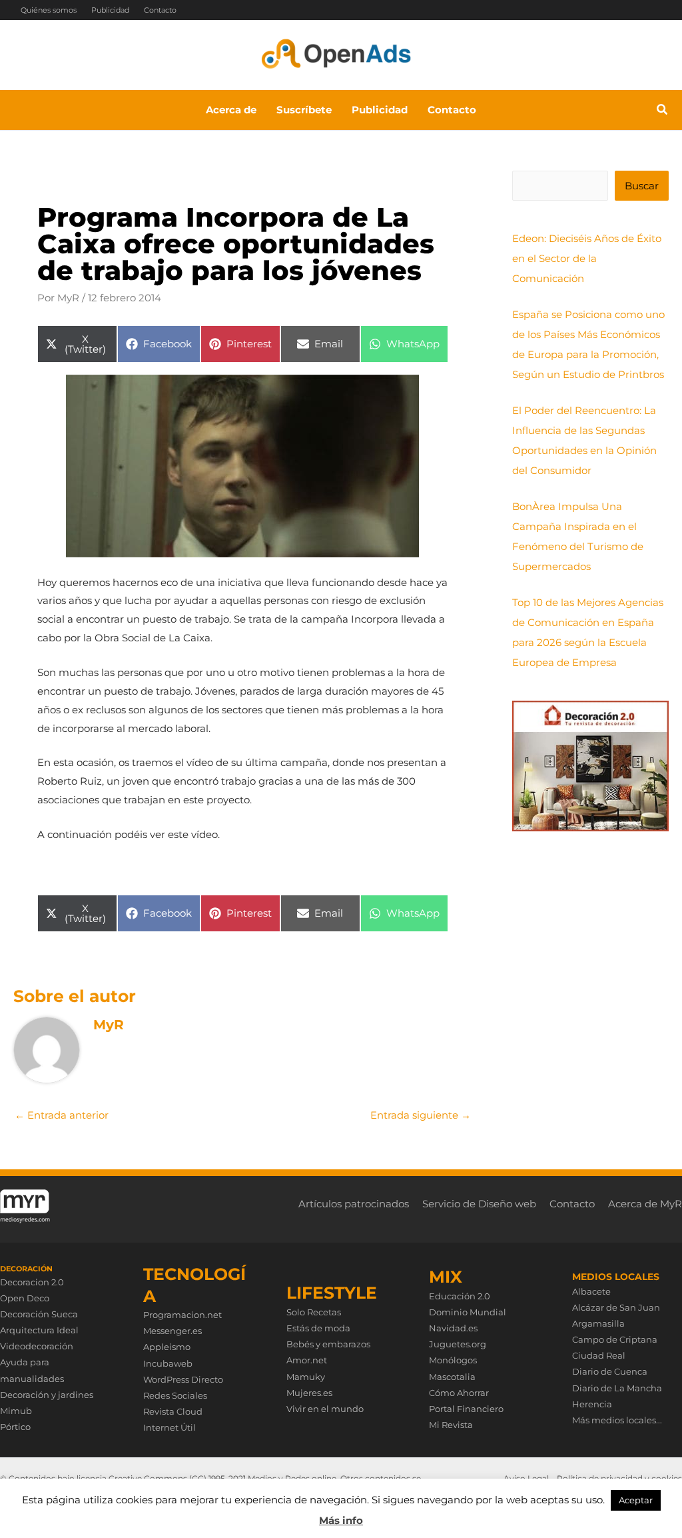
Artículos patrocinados (353, 1203)
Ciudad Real (598, 1355)
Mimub (16, 1410)
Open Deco (24, 1298)
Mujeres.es (309, 1392)
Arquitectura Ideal (39, 1330)
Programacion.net (182, 1314)
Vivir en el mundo (325, 1408)
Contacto (160, 10)
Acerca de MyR (645, 1203)
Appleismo (166, 1346)
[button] (663, 111)
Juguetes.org (457, 1344)
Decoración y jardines (46, 1394)
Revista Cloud (172, 1411)
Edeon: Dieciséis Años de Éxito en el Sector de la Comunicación (586, 258)
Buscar (642, 185)
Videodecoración (36, 1346)
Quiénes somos (49, 10)
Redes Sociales (175, 1395)
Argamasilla (598, 1323)
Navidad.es (453, 1328)
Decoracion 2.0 (32, 1282)
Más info (341, 1520)
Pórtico (15, 1426)
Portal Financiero (466, 1408)
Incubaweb (167, 1363)
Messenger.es (172, 1330)
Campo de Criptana (614, 1339)
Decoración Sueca (39, 1314)
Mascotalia (452, 1376)
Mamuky (305, 1376)
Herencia (592, 1404)
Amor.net (306, 1360)
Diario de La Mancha (617, 1388)
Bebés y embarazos (328, 1344)
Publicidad (110, 10)
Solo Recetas (313, 1312)
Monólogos (453, 1360)
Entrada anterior (62, 1115)
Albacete (591, 1291)
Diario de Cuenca (609, 1371)
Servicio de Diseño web (479, 1203)
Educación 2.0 (459, 1296)
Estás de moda (318, 1328)
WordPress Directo (183, 1379)
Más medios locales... (617, 1420)
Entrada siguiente (420, 1115)
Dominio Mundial (467, 1312)
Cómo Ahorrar (459, 1392)
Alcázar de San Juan (616, 1307)
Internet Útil (169, 1427)
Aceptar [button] (636, 1500)
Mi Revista (451, 1424)
